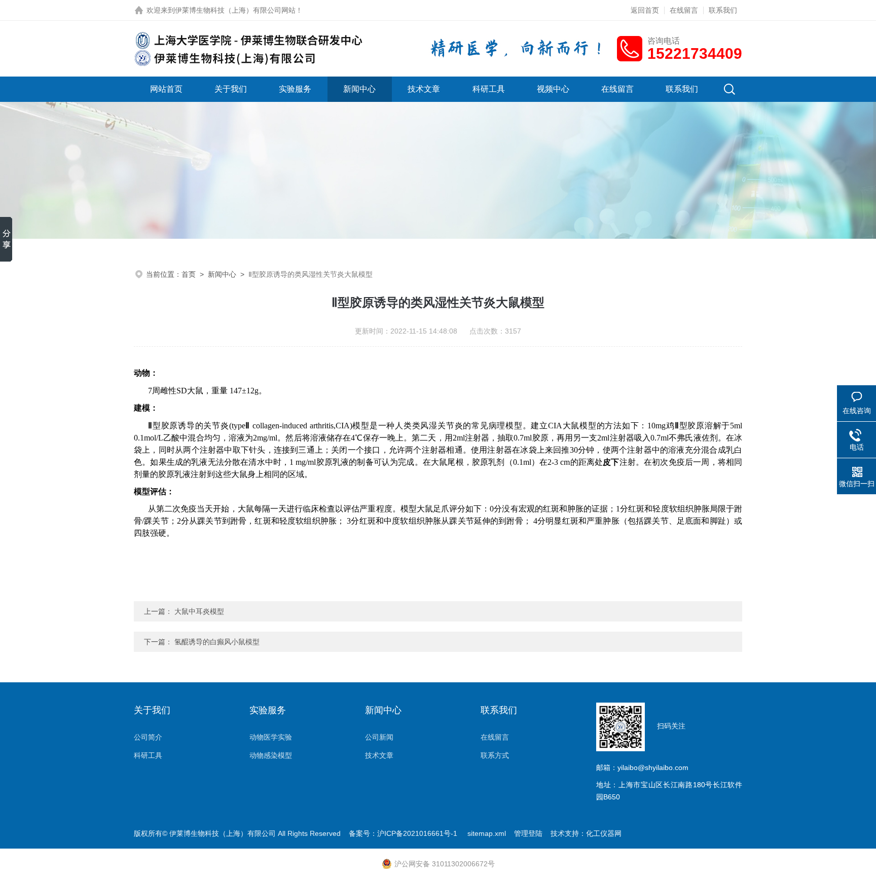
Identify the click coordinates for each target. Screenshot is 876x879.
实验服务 (295, 89)
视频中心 (553, 89)
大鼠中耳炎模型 (199, 611)
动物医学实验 (270, 737)
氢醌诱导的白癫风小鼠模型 (217, 642)
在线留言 (684, 10)
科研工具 (488, 89)
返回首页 (645, 10)
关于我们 (230, 89)
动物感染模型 (270, 755)
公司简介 (148, 737)
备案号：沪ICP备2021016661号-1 (404, 833)
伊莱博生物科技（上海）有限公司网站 (235, 10)
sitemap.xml (486, 833)
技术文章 (424, 89)
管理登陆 (528, 833)
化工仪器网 (604, 833)
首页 (188, 274)
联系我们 (723, 10)
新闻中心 (359, 89)
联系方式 (495, 755)
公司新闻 (379, 737)
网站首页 (166, 89)
